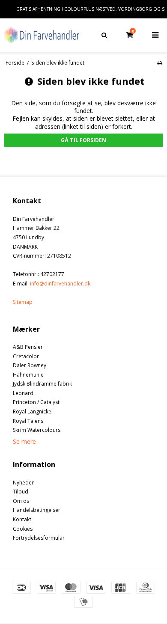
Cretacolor (26, 356)
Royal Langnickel (33, 411)
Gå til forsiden (83, 140)
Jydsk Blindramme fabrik (42, 383)
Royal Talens (28, 421)
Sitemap (23, 302)
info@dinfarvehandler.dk (60, 283)
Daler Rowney (29, 365)
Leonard (23, 393)
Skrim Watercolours (36, 430)
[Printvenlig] (159, 62)
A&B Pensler (28, 347)
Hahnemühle (28, 374)
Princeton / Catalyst (36, 402)
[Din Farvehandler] (41, 35)
